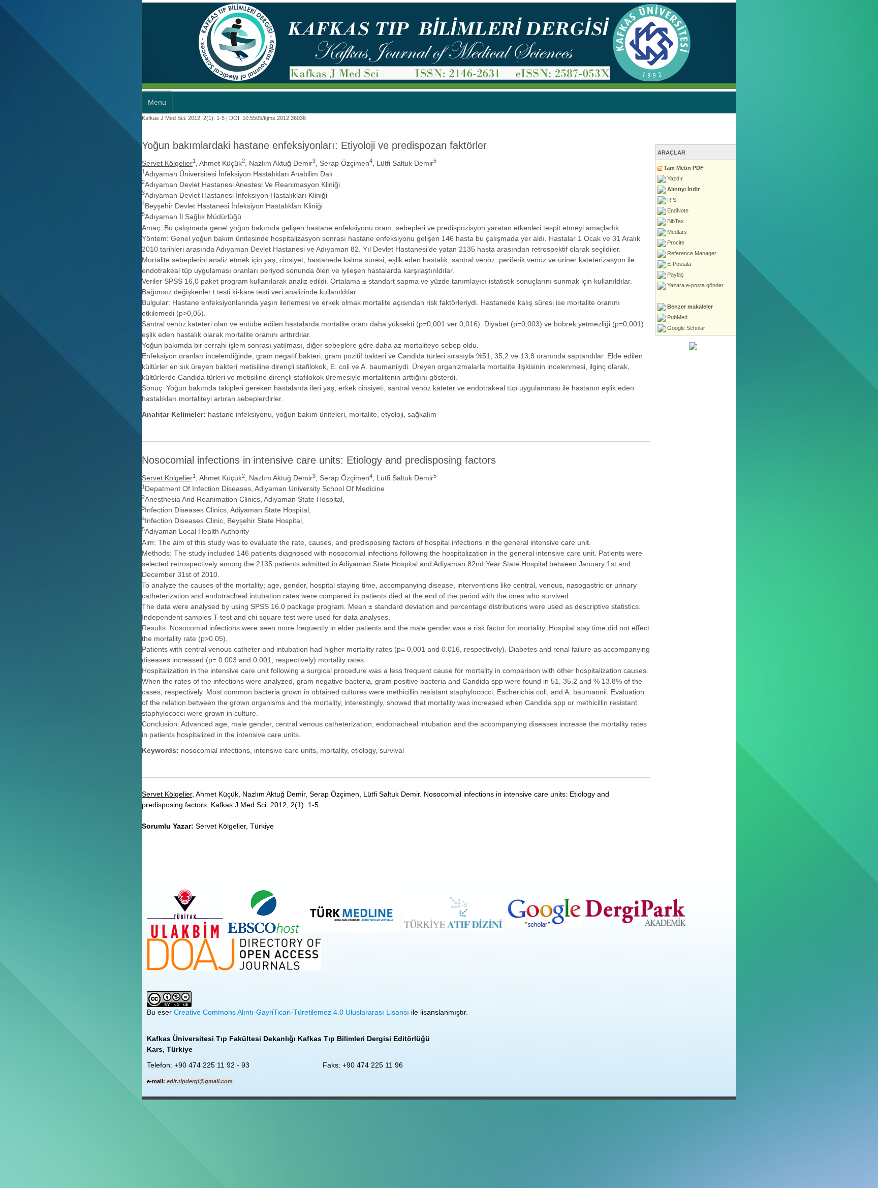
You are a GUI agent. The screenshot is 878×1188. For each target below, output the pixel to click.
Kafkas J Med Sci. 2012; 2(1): (36, 118)
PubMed (818, 317)
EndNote (818, 210)
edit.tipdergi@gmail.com (58, 921)
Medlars (818, 232)
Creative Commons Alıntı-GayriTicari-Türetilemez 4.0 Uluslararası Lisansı (149, 852)
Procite (816, 242)
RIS (812, 200)
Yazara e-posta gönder (836, 285)
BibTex (816, 221)
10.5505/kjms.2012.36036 (132, 118)
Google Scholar (827, 328)
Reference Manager (832, 253)
